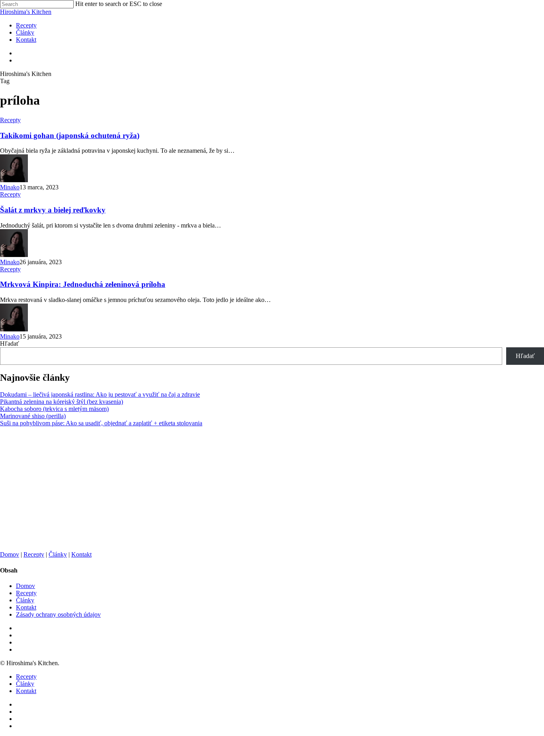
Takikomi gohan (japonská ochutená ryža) (69, 135)
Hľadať (9, 343)
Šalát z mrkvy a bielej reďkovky (53, 210)
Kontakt (81, 554)
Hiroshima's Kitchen (25, 11)
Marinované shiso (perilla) (33, 416)
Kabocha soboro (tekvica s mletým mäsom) (54, 408)
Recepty (10, 120)
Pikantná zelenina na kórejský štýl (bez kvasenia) (61, 401)
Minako (10, 187)
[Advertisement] (239, 489)
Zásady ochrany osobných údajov (58, 614)
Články (58, 554)
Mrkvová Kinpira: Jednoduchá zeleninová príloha (82, 284)
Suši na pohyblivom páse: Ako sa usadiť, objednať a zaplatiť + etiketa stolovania (101, 423)
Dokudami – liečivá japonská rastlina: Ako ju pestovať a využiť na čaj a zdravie (100, 394)
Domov (9, 554)
